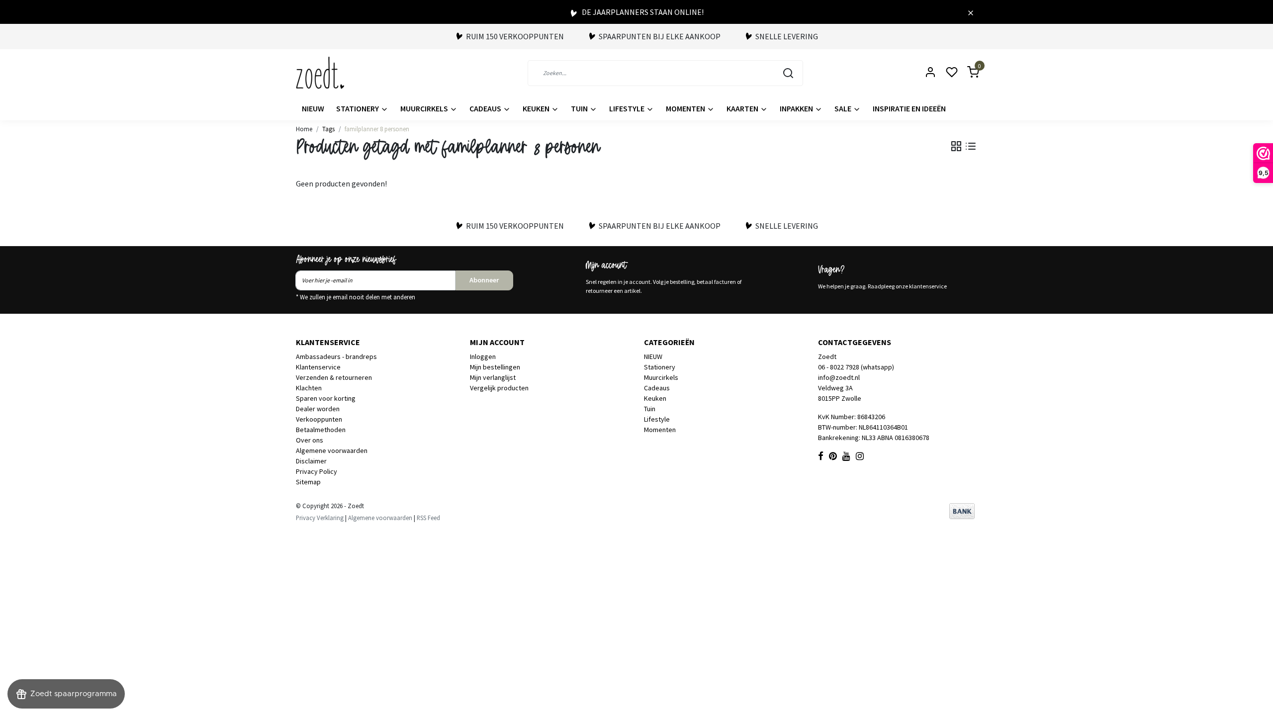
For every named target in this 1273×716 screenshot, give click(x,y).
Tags (328, 129)
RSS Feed (428, 518)
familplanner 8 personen (377, 129)
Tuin (580, 108)
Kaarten (743, 108)
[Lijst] (970, 146)
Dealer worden (318, 408)
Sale (843, 108)
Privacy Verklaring (320, 518)
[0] (967, 73)
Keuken (537, 108)
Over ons (309, 440)
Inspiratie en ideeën (909, 108)
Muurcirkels (425, 108)
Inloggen (483, 356)
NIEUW (313, 108)
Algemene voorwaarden (331, 450)
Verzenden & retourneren (334, 377)
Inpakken (797, 108)
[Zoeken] (788, 73)
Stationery (358, 108)
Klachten (309, 387)
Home (304, 129)
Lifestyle (627, 108)
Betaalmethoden (321, 429)
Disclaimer (311, 460)
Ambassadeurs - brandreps (336, 356)
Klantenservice (318, 366)
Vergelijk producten (499, 387)
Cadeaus (486, 108)
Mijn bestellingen (495, 366)
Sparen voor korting (326, 398)
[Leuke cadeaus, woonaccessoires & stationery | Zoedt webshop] (320, 73)
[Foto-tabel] (956, 146)
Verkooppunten (319, 419)
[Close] (971, 12)
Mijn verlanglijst (493, 377)
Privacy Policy (316, 471)
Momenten (686, 108)
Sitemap (308, 481)
